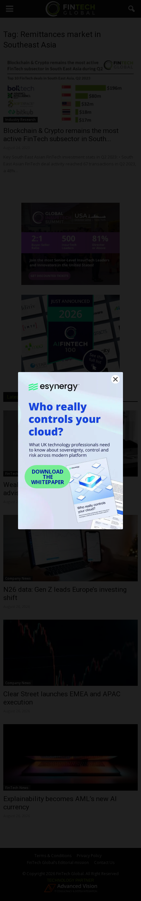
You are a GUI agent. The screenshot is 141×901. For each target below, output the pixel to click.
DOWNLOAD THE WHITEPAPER (47, 477)
